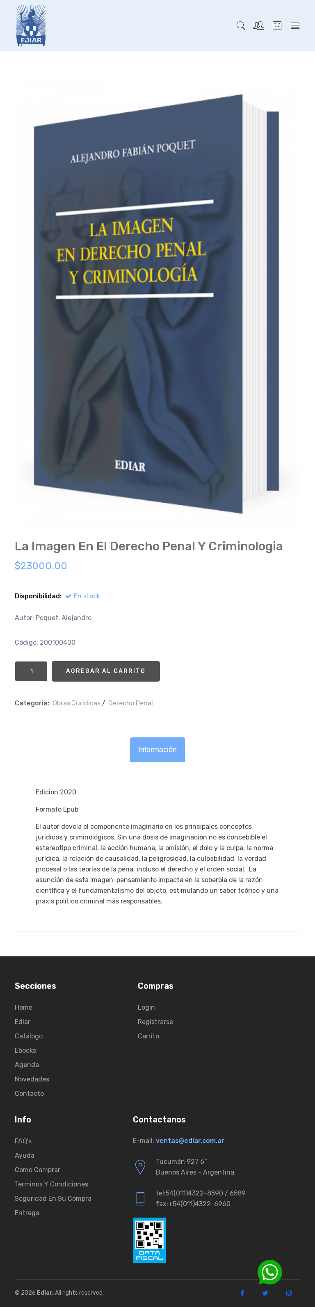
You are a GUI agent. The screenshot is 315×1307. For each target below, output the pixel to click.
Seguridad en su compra (53, 1198)
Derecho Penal (130, 703)
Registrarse (155, 1022)
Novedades (32, 1079)
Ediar (22, 1022)
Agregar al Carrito (106, 671)
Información (157, 750)
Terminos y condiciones (51, 1184)
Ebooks (25, 1050)
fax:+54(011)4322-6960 (193, 1204)
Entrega (27, 1213)
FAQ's (23, 1141)
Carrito (148, 1036)
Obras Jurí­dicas (76, 703)
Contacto (29, 1093)
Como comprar (37, 1170)
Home (23, 1007)
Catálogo (29, 1036)
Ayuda (24, 1155)
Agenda (27, 1065)
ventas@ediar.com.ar (190, 1141)
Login (146, 1007)
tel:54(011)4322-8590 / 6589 (201, 1193)
